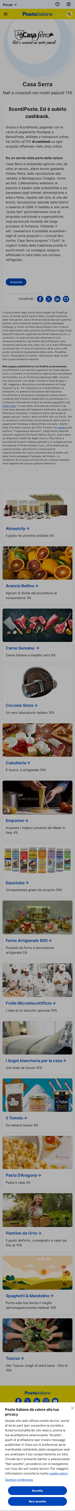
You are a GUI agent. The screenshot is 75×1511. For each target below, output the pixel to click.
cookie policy (58, 1473)
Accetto (37, 1490)
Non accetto (37, 1501)
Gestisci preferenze (19, 1480)
